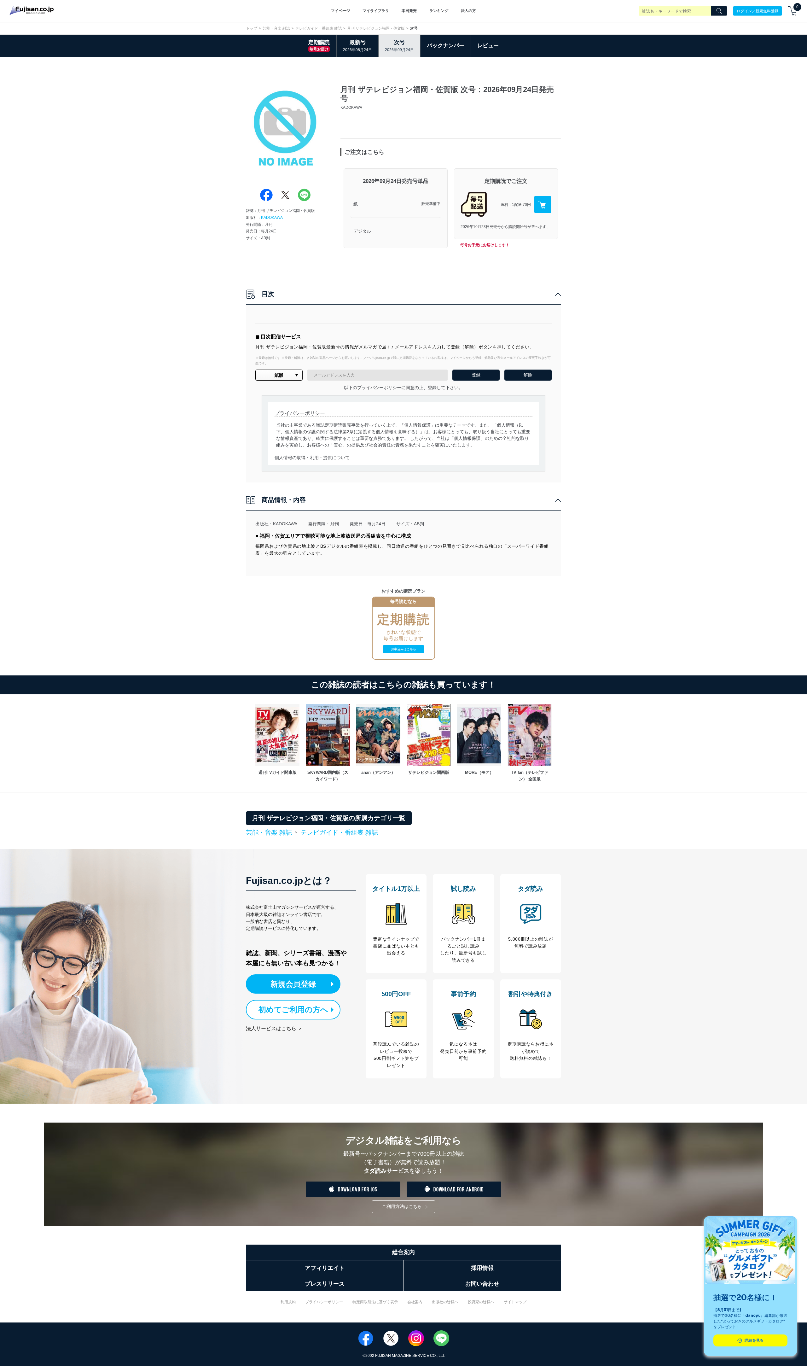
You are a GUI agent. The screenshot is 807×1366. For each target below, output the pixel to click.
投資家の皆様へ (481, 1302)
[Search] (719, 11)
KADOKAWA (272, 217)
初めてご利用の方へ (293, 1009)
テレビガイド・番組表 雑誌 (318, 28)
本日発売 (409, 11)
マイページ (340, 11)
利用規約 (288, 1302)
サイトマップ (515, 1302)
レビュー (488, 46)
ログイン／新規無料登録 (757, 11)
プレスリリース (325, 1284)
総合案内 (403, 1252)
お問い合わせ (482, 1284)
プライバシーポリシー (324, 1302)
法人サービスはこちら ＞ (274, 1028)
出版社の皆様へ (445, 1302)
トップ (251, 28)
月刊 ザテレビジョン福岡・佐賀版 (376, 28)
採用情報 (482, 1268)
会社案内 (414, 1302)
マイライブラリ (376, 11)
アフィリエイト (325, 1268)
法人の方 (468, 11)
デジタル (362, 231)
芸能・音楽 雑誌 (276, 28)
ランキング (438, 11)
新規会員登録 (293, 984)
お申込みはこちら (403, 649)
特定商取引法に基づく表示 (375, 1302)
